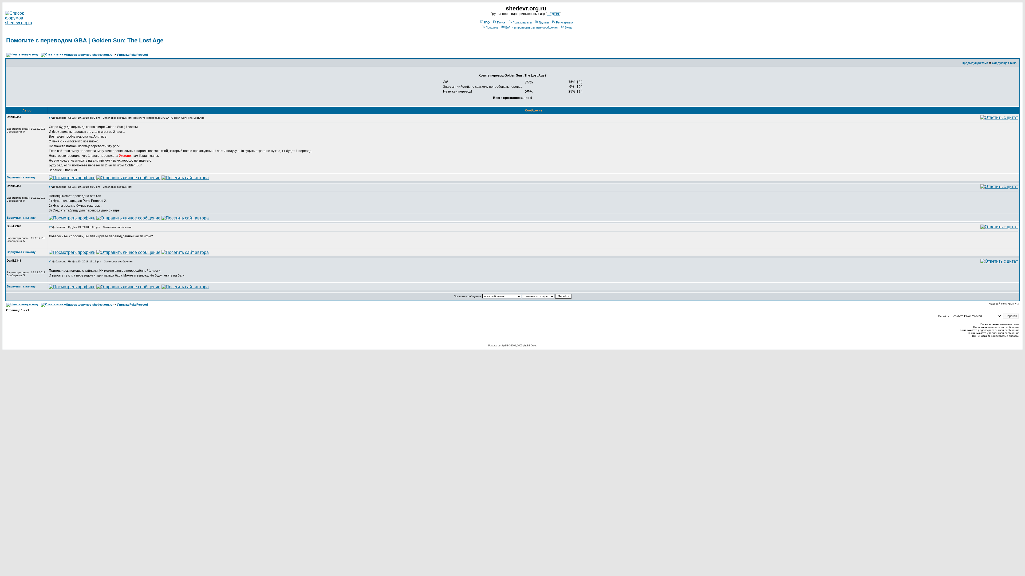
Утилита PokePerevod (132, 54)
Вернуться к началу (21, 177)
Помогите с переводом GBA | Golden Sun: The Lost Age (84, 40)
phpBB (504, 345)
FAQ (487, 22)
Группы (544, 22)
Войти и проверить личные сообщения (531, 27)
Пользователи (522, 22)
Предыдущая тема (975, 63)
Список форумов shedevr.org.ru (89, 54)
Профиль (492, 27)
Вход (568, 27)
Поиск (501, 22)
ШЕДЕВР (553, 14)
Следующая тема (1004, 63)
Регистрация (564, 22)
